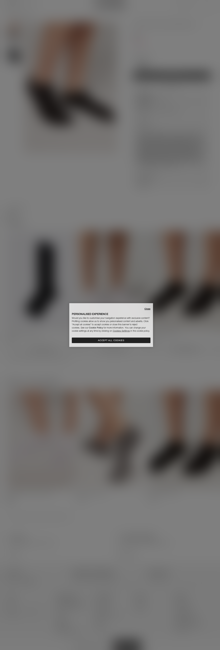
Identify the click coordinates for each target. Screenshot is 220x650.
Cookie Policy (96, 327)
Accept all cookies (111, 340)
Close (147, 308)
